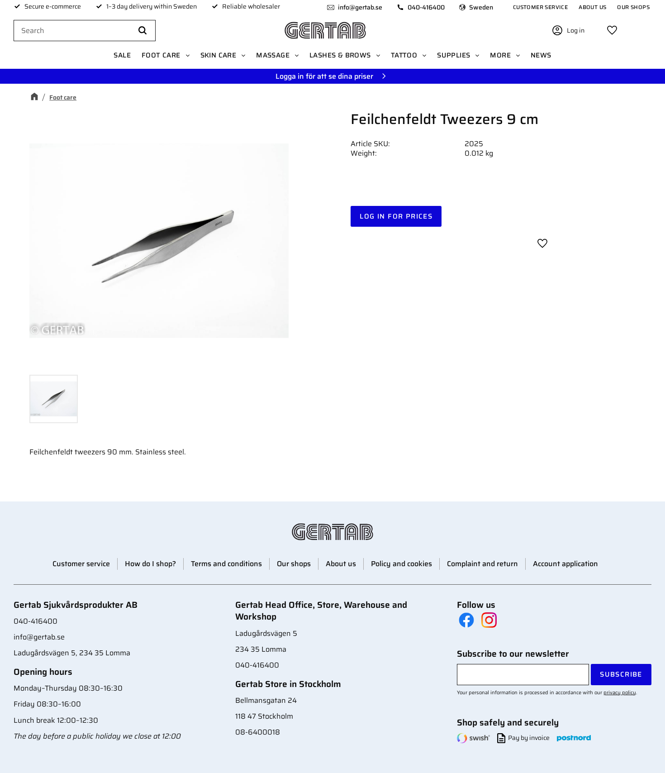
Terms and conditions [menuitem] (226, 563)
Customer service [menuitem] (540, 7)
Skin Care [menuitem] (218, 55)
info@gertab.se (360, 7)
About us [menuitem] (592, 7)
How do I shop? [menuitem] (150, 563)
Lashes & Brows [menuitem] (340, 55)
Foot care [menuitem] (161, 55)
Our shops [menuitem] (633, 7)
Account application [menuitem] (565, 563)
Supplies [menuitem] (453, 55)
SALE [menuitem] (122, 55)
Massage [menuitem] (273, 55)
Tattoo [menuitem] (404, 55)
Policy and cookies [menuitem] (401, 563)
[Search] (142, 30)
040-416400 (426, 7)
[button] (612, 30)
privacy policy (619, 692)
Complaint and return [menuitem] (482, 563)
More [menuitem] (500, 55)
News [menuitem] (541, 55)
